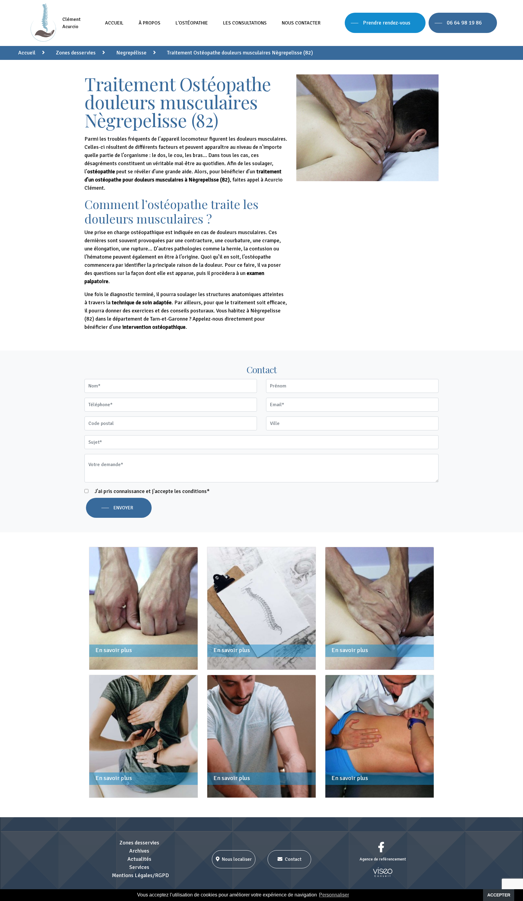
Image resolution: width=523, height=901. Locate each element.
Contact (293, 859)
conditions (194, 491)
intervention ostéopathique (154, 327)
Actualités (139, 859)
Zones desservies (139, 842)
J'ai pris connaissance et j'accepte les (151, 491)
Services (139, 867)
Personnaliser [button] (334, 894)
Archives (139, 850)
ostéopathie (101, 171)
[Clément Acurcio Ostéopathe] (44, 23)
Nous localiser (237, 859)
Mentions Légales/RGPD (140, 875)
